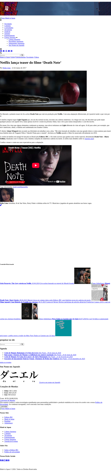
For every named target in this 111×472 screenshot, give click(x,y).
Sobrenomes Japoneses (16, 43)
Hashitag (7, 421)
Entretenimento (9, 35)
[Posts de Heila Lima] (1, 205)
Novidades (8, 24)
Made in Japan (5, 57)
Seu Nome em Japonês (16, 45)
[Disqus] (55, 233)
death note (16, 187)
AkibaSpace (8, 423)
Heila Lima (7, 68)
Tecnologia (8, 30)
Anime (12, 57)
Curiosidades (8, 28)
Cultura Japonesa (10, 431)
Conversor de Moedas (7, 400)
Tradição (7, 32)
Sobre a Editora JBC (11, 450)
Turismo (7, 34)
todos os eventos (5, 362)
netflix (26, 187)
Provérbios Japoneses (16, 41)
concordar (4, 406)
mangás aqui (89, 139)
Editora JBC (8, 417)
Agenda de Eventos (11, 441)
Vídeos (36, 57)
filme (22, 187)
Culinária (7, 26)
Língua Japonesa (10, 37)
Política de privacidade (12, 452)
